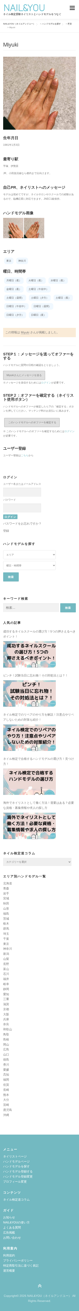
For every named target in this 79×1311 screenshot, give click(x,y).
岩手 (6, 893)
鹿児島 (7, 1110)
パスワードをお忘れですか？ (22, 523)
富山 (6, 969)
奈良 (6, 1024)
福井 (6, 979)
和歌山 (7, 1029)
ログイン (46, 382)
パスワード (9, 499)
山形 (6, 908)
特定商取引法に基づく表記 (21, 1265)
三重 (6, 999)
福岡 (6, 1079)
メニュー (72, 7)
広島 (6, 1049)
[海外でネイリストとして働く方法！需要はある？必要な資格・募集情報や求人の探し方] (29, 826)
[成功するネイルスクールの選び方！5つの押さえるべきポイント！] (29, 654)
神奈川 (7, 948)
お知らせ (9, 1217)
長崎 (6, 1089)
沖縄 (6, 1115)
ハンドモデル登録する (18, 1171)
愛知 (6, 994)
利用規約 (9, 1255)
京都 (6, 1009)
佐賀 (6, 1084)
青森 (6, 888)
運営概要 (9, 1270)
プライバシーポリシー (18, 1260)
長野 (6, 964)
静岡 (6, 989)
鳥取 (6, 1034)
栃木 (6, 923)
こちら (24, 455)
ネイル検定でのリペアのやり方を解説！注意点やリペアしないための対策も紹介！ (38, 717)
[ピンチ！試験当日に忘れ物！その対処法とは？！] (29, 693)
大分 (6, 1099)
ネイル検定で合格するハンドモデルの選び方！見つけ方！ (38, 761)
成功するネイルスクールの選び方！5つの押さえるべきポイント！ (39, 634)
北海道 (7, 883)
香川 (6, 1064)
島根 (6, 1039)
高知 (6, 1074)
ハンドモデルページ (16, 1161)
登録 (6, 530)
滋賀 (6, 1004)
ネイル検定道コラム (16, 1199)
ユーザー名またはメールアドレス (22, 483)
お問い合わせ (12, 1237)
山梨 (6, 959)
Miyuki (25, 332)
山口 (6, 1054)
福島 (6, 913)
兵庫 (6, 1019)
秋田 (6, 903)
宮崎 (6, 1104)
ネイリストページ (15, 1156)
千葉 (6, 938)
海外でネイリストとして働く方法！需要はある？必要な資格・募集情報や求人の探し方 (38, 805)
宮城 (6, 898)
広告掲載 (9, 1232)
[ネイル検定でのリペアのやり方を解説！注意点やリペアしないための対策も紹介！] (29, 737)
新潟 (6, 953)
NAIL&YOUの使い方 (16, 1222)
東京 (6, 943)
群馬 (6, 928)
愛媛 (6, 1069)
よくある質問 (12, 1227)
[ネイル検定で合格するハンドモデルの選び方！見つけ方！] (29, 781)
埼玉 (6, 933)
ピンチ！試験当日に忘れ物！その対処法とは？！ (35, 675)
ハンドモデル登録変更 (18, 1176)
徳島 (6, 1059)
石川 (6, 974)
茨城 (6, 918)
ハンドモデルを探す (16, 1166)
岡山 (6, 1044)
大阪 (6, 1014)
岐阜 (6, 984)
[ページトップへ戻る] (39, 1286)
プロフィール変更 (15, 1181)
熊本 (6, 1095)
